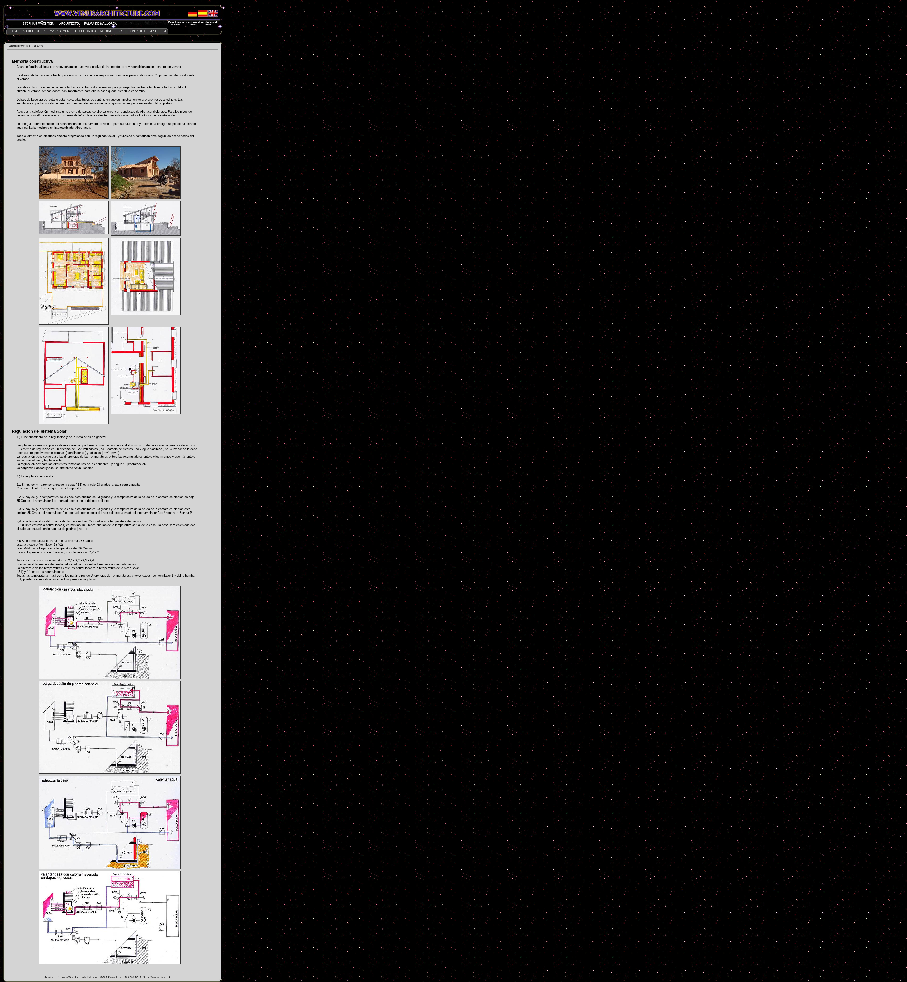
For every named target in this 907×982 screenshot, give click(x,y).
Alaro (38, 46)
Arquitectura (19, 46)
